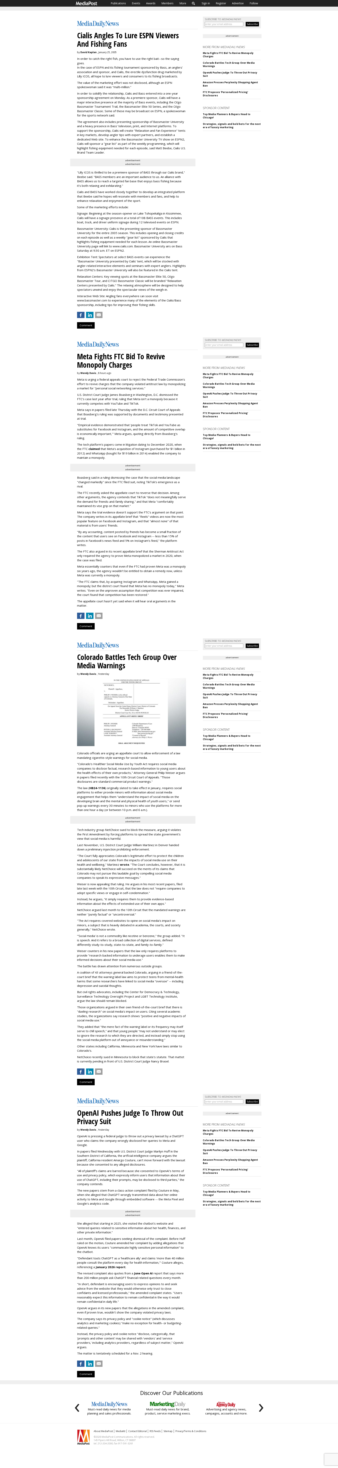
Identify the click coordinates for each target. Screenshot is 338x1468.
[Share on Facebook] (80, 315)
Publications (118, 3)
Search (193, 3)
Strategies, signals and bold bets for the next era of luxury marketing (232, 125)
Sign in (206, 3)
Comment (86, 325)
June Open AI (143, 1273)
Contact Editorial (137, 1431)
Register (221, 3)
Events (136, 3)
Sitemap (168, 1431)
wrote (124, 864)
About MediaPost (103, 1431)
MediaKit (120, 1431)
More (182, 3)
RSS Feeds (155, 1431)
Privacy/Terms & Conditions (190, 1431)
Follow (254, 3)
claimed (94, 449)
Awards (151, 3)
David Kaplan (88, 52)
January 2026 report (111, 1267)
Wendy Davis (88, 373)
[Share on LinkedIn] (89, 315)
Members (167, 3)
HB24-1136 (97, 788)
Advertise (238, 3)
